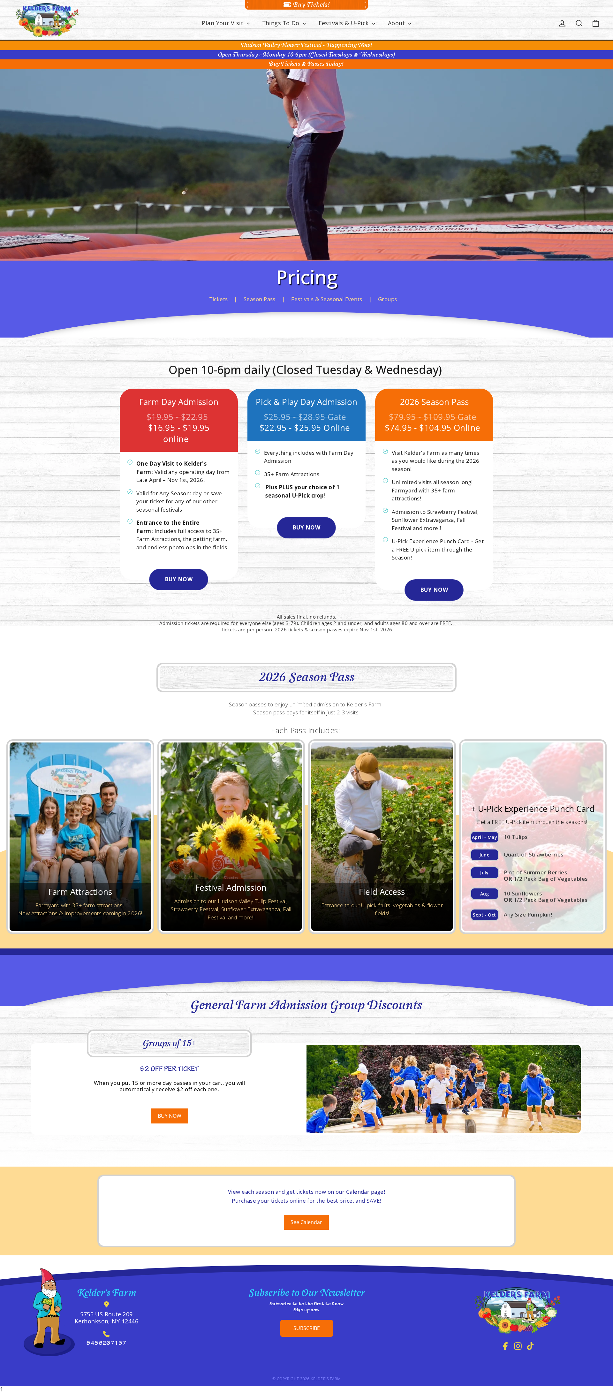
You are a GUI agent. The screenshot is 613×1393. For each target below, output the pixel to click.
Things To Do (281, 23)
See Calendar (306, 1222)
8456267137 (106, 1344)
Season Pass (260, 299)
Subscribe (306, 1328)
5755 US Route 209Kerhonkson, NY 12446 (106, 1317)
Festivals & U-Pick (344, 23)
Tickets (218, 299)
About (397, 23)
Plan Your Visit (223, 23)
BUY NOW (179, 579)
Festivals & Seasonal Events (326, 299)
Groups (387, 299)
